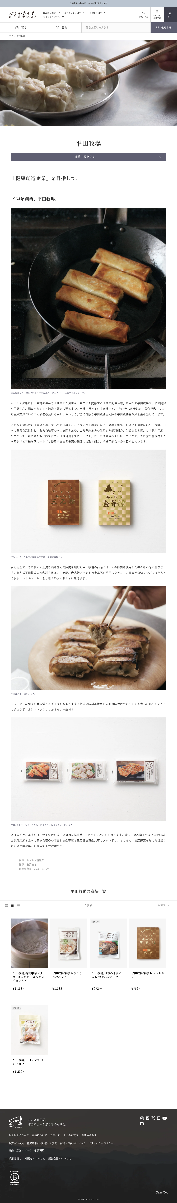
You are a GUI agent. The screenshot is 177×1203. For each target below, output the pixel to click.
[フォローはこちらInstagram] (142, 1118)
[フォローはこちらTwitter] (153, 1118)
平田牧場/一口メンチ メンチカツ (28, 1062)
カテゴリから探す (72, 13)
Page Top (162, 1192)
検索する (166, 27)
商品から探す (49, 13)
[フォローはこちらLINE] (158, 1118)
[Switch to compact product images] (18, 905)
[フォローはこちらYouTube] (164, 1118)
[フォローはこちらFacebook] (147, 1118)
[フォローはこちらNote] (142, 1123)
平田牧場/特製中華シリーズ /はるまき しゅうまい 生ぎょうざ (29, 977)
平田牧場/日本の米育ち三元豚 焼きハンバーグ (108, 975)
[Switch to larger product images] (6, 905)
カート (172, 16)
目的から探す (96, 13)
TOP (11, 36)
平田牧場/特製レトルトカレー (147, 975)
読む (64, 27)
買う (24, 27)
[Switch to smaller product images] (12, 905)
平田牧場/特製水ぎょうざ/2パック (67, 975)
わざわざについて (51, 17)
